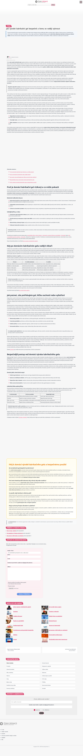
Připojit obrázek (11, 586)
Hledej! (53, 4)
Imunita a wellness (11, 688)
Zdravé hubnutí (45, 663)
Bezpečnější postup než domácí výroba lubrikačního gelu (22, 179)
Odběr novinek (5, 731)
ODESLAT (41, 713)
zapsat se (38, 710)
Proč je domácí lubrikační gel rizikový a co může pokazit (22, 172)
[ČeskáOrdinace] (41, 3)
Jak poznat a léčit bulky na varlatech (15, 535)
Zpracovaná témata (46, 685)
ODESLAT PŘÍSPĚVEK (24, 594)
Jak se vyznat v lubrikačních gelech (30, 241)
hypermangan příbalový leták (13, 649)
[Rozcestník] (81, 2)
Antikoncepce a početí (47, 675)
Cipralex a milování (23, 417)
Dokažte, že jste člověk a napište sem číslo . (20, 562)
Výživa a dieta (45, 669)
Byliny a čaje (9, 682)
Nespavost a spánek (46, 666)
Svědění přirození (17, 616)
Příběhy (44, 682)
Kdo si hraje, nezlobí (11, 530)
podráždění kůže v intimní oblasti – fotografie (37, 235)
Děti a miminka (10, 672)
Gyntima (12, 349)
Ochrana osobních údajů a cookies (9, 735)
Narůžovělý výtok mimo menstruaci (58, 639)
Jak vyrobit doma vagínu (24, 290)
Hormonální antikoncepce (55, 634)
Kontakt (44, 688)
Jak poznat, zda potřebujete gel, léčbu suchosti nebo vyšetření (23, 177)
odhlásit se (46, 710)
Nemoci (8, 675)
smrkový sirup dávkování (70, 649)
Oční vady (44, 679)
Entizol (15, 639)
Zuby (8, 679)
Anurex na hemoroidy (54, 625)
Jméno (8, 554)
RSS (2, 739)
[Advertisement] (34, 15)
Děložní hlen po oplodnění (55, 616)
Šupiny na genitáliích (18, 621)
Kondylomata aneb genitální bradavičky (23, 630)
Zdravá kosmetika (10, 669)
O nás (3, 729)
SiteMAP (3, 737)
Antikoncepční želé (18, 625)
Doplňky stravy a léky (11, 685)
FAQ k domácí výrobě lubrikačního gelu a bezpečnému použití (23, 182)
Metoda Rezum (53, 621)
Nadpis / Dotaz (10, 550)
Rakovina (44, 672)
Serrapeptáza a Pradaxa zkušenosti (15, 533)
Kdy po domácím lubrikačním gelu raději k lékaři (20, 174)
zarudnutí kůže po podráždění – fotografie (56, 235)
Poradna (8, 666)
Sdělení (8, 566)
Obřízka (15, 634)
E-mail (8, 558)
